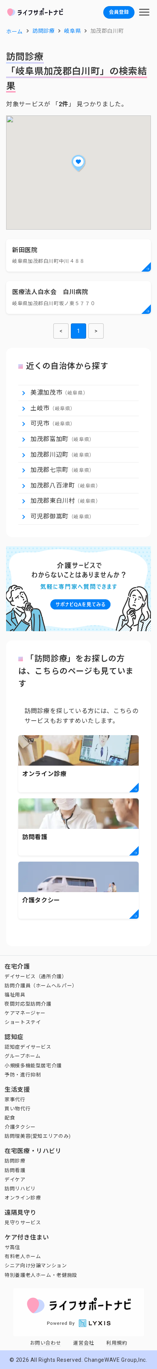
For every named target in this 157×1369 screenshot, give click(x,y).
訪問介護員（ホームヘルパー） (41, 985)
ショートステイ (23, 1022)
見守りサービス (23, 1222)
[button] (78, 163)
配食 (10, 1118)
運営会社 (83, 1343)
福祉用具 (15, 995)
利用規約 (116, 1343)
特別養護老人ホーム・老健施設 (41, 1275)
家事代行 (15, 1099)
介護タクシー (20, 1127)
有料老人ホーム (23, 1256)
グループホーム (22, 1056)
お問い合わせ (45, 1343)
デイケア (15, 1179)
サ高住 (12, 1247)
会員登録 (119, 12)
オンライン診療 (23, 1198)
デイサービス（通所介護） (36, 976)
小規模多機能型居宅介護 (33, 1065)
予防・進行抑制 (23, 1075)
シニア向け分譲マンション (36, 1265)
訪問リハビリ (20, 1188)
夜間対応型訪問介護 (28, 1004)
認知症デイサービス (28, 1047)
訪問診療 (15, 1161)
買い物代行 (17, 1109)
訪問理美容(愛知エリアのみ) (38, 1136)
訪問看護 (15, 1170)
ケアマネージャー (25, 1013)
